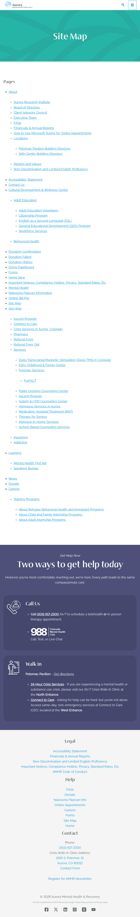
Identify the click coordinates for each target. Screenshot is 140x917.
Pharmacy (21, 334)
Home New (17, 277)
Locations (21, 138)
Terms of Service (96, 902)
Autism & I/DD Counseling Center (43, 401)
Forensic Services (31, 370)
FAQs (17, 123)
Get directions (64, 674)
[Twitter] (56, 909)
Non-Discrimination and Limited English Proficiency (51, 169)
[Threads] (84, 909)
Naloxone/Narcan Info (70, 800)
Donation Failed (20, 257)
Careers (14, 489)
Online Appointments (70, 805)
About (13, 92)
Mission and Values (27, 164)
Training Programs (27, 499)
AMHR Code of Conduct (70, 772)
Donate (14, 484)
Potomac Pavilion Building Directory (45, 148)
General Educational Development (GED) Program (55, 226)
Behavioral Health (26, 241)
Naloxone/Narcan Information (30, 293)
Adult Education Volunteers (38, 210)
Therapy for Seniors (33, 416)
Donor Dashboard (21, 267)
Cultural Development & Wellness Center (38, 190)
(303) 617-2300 (48, 614)
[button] (123, 5)
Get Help (15, 308)
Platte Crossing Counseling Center (43, 391)
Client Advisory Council (30, 112)
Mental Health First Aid (30, 463)
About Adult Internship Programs (42, 520)
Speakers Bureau (26, 468)
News (13, 478)
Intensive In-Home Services (39, 422)
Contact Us (17, 185)
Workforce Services (33, 231)
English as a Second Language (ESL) (45, 221)
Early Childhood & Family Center (42, 365)
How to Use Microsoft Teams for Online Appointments (53, 133)
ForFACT (30, 380)
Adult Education (25, 200)
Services (20, 349)
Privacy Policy (80, 902)
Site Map (15, 303)
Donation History (21, 262)
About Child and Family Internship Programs (50, 514)
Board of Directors (27, 107)
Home (70, 826)
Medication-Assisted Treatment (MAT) (46, 411)
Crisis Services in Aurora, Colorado (38, 329)
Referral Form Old (26, 344)
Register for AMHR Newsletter (70, 878)
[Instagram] (75, 909)
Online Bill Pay (19, 298)
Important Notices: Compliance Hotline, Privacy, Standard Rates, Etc (57, 282)
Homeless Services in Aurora (39, 406)
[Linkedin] (65, 909)
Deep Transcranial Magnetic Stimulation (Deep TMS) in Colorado (65, 360)
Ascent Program (25, 319)
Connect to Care (25, 324)
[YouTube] (93, 909)
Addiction (20, 442)
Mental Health (19, 288)
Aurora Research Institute (32, 102)
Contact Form (70, 868)
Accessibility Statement (26, 179)
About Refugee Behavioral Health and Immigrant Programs (61, 509)
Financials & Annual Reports (34, 128)
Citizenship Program (33, 215)
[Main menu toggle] (132, 5)
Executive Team (25, 117)
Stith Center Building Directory (40, 153)
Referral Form (23, 339)
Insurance (21, 437)
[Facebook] (46, 909)
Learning (15, 453)
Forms (13, 272)
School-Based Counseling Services (44, 427)
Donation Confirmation (25, 251)
